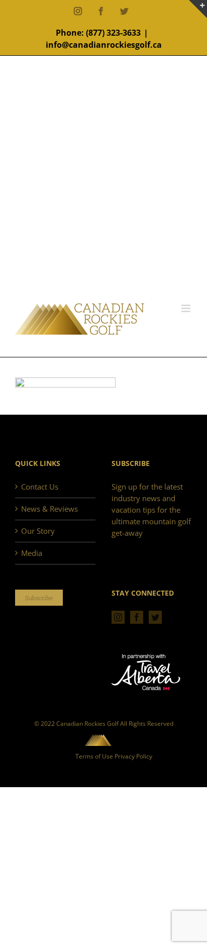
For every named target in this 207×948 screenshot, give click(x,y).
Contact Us (39, 487)
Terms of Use (94, 756)
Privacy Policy (133, 756)
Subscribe (39, 598)
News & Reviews (49, 509)
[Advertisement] (103, 194)
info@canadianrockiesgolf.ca (104, 44)
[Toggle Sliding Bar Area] (198, 9)
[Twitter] (155, 617)
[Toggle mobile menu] (186, 308)
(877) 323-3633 (113, 32)
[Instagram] (118, 617)
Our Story (38, 531)
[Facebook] (136, 617)
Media (31, 553)
